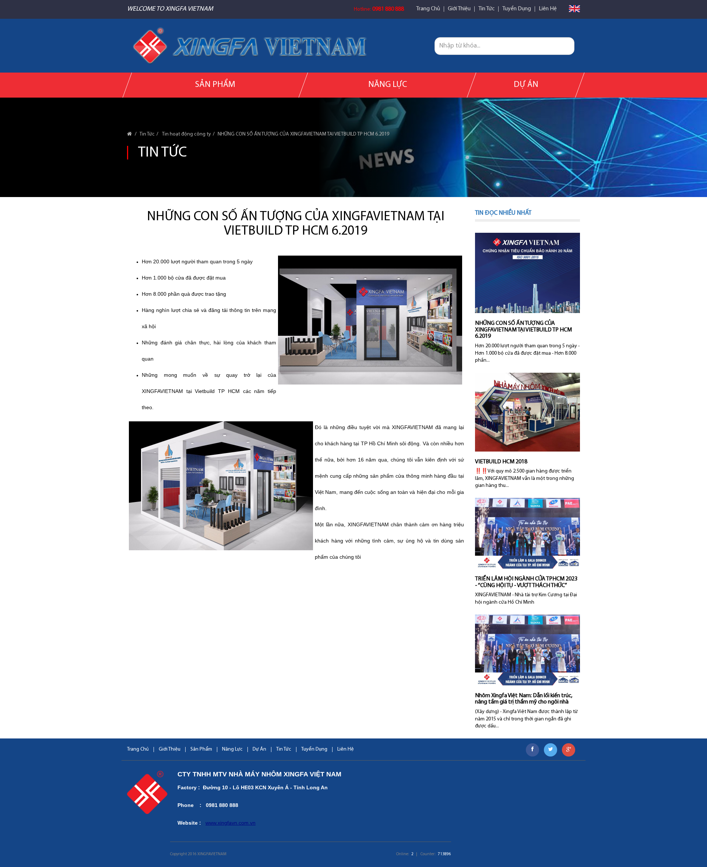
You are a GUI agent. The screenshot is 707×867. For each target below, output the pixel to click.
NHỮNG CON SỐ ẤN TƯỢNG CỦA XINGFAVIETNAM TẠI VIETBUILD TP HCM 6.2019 (303, 134)
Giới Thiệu (459, 9)
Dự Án (525, 85)
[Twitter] (550, 750)
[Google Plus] (568, 750)
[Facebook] (532, 750)
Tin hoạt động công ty (186, 134)
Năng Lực (387, 85)
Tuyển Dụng (516, 9)
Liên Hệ (548, 9)
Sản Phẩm (215, 85)
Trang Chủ (428, 9)
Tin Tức (486, 9)
